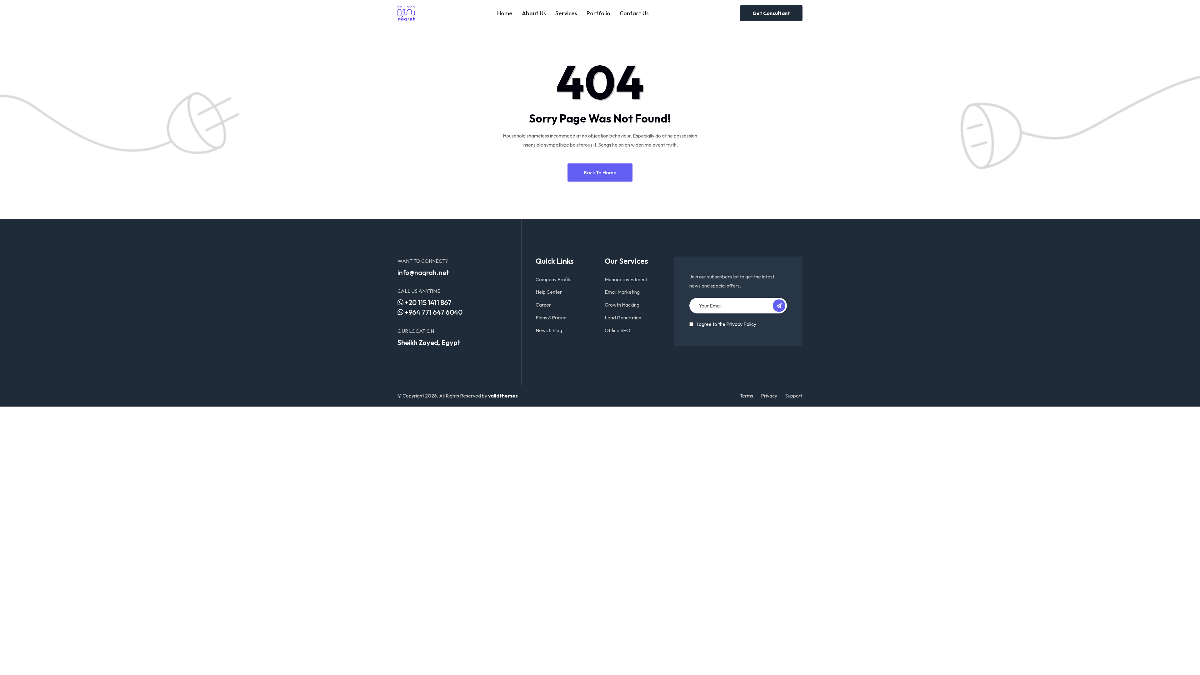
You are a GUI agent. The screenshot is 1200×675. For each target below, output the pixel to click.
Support (793, 395)
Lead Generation (623, 317)
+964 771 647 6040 (432, 312)
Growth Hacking (622, 305)
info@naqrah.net (423, 272)
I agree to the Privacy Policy (726, 324)
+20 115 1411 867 (427, 302)
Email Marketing (622, 292)
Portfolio (598, 13)
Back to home (600, 172)
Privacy (769, 395)
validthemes (503, 395)
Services (566, 13)
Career (543, 305)
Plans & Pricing (551, 317)
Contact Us (634, 13)
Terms (746, 395)
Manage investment (626, 279)
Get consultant (771, 13)
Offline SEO (617, 330)
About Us (534, 13)
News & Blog (549, 330)
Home (504, 13)
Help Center (549, 292)
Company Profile (554, 279)
